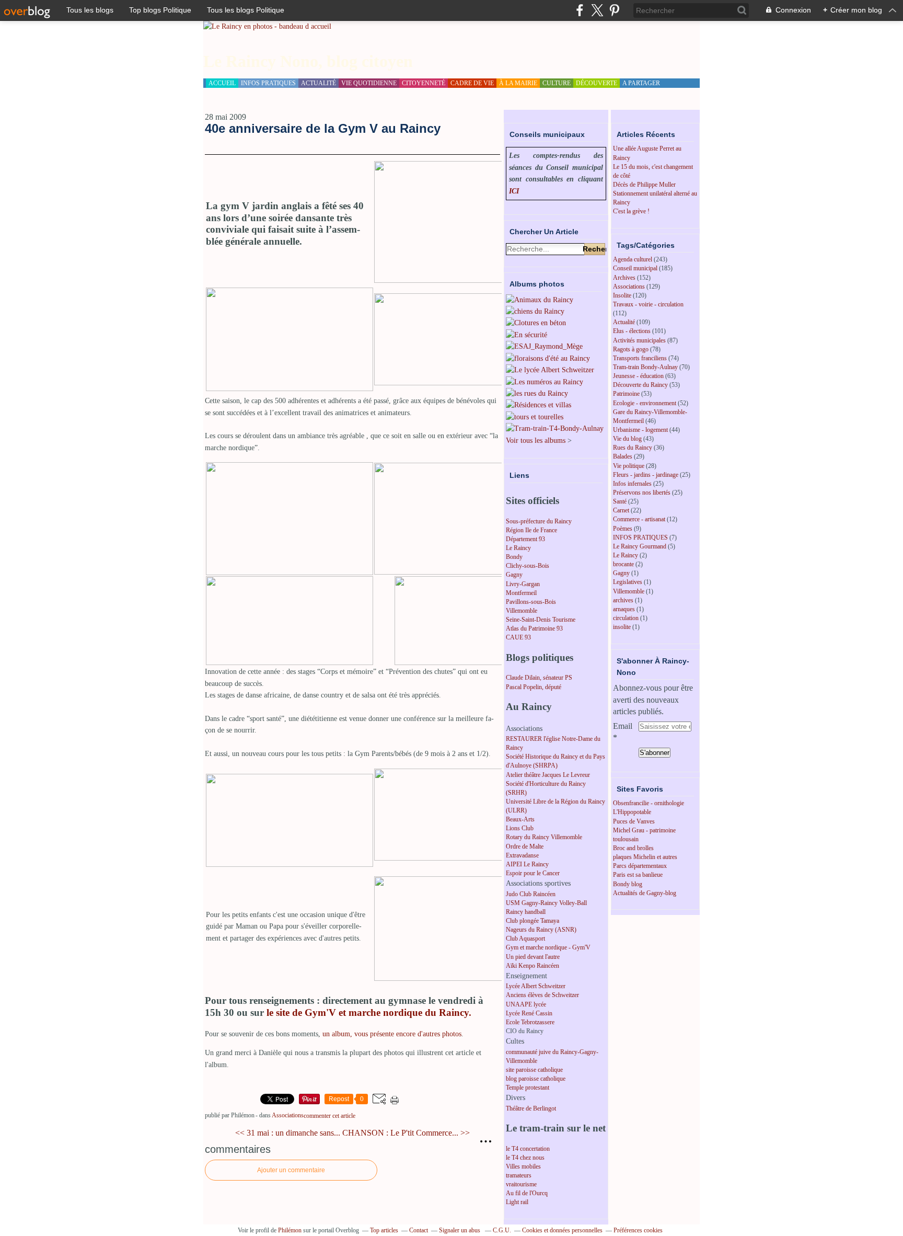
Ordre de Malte (524, 846)
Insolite (622, 295)
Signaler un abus (460, 1230)
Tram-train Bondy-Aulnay (645, 367)
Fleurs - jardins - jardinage (645, 474)
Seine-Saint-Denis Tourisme (540, 619)
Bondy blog (627, 884)
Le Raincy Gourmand (639, 546)
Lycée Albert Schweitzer (535, 986)
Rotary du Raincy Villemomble (544, 837)
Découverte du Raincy (640, 384)
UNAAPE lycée (526, 1004)
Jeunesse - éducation (638, 376)
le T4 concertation (528, 1148)
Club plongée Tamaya (532, 920)
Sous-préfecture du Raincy (539, 521)
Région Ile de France (531, 530)
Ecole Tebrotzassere (530, 1022)
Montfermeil (521, 593)
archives (623, 600)
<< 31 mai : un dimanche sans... (287, 1132)
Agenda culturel (632, 259)
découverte (596, 83)
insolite (622, 627)
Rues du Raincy (632, 447)
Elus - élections (632, 331)
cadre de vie (472, 83)
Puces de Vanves (634, 821)
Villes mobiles (523, 1166)
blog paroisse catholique (535, 1078)
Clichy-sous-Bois (527, 565)
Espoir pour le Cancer (533, 873)
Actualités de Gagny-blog (644, 893)
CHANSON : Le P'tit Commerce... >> (406, 1132)
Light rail (517, 1202)
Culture (556, 83)
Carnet (621, 510)
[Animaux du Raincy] (539, 300)
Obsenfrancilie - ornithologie (648, 803)
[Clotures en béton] (536, 323)
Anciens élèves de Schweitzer (542, 995)
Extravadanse (522, 855)
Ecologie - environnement (644, 403)
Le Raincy (518, 548)
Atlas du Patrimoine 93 (534, 628)
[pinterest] (614, 10)
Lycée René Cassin (529, 1013)
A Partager (641, 83)
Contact (418, 1230)
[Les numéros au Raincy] (544, 382)
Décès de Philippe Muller (644, 184)
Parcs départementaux (640, 865)
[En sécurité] (526, 335)
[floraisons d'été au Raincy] (548, 358)
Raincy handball (526, 911)
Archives (624, 277)
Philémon (290, 1230)
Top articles (384, 1230)
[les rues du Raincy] (537, 393)
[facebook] (579, 10)
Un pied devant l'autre (533, 956)
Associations (288, 1115)
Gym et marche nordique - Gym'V (548, 947)
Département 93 (525, 539)
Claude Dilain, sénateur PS (539, 677)
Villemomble (521, 610)
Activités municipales (639, 340)
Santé (620, 501)
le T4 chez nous (525, 1157)
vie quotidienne (369, 83)
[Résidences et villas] (538, 405)
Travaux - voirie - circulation (648, 304)
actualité (318, 83)
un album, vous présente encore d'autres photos (391, 1034)
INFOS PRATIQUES (640, 537)
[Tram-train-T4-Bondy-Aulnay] (555, 428)
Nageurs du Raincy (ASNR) (541, 929)
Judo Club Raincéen (530, 894)
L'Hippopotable (632, 812)
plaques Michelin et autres (645, 857)
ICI (514, 191)
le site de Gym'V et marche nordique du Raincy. (369, 1012)
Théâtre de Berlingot (531, 1108)
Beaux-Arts (520, 819)
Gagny (514, 574)
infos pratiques (268, 83)
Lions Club (520, 828)
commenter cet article (329, 1115)
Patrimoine (626, 393)
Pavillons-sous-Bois (531, 601)
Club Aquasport (525, 938)
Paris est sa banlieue (638, 874)
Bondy (514, 556)
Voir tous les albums (535, 440)
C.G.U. (502, 1230)
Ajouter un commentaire (291, 1170)
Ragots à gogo (631, 349)
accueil (222, 83)
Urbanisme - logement (640, 429)
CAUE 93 (518, 637)
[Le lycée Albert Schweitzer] (550, 370)
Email (622, 726)
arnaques (624, 609)
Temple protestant (527, 1087)
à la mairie (518, 83)
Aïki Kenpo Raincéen (532, 965)
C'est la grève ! (631, 211)
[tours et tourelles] (534, 417)
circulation (626, 618)
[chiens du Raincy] (535, 311)
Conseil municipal (635, 268)
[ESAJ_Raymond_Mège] (544, 346)
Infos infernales (632, 483)
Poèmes (622, 528)
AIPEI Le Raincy (527, 864)
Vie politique (628, 466)
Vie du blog (627, 438)
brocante (623, 564)
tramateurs (518, 1175)
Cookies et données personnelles (562, 1230)
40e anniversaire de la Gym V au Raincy (323, 128)
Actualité (624, 322)
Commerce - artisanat (639, 519)
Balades (622, 456)
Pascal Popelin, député (533, 687)
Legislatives (627, 582)
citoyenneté (423, 83)
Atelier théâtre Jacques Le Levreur (548, 775)
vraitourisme (521, 1184)
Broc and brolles (633, 848)
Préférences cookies (638, 1230)
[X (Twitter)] (597, 10)
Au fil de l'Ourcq (527, 1193)
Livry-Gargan (523, 584)
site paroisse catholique (534, 1069)
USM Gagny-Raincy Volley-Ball (546, 903)
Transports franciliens (640, 358)
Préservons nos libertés (641, 492)
